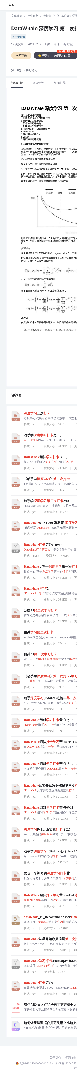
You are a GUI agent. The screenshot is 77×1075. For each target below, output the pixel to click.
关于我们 (55, 1057)
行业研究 (32, 15)
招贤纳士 (70, 1057)
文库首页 (16, 15)
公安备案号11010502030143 (36, 1063)
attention (19, 36)
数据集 (47, 15)
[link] (16, 15)
